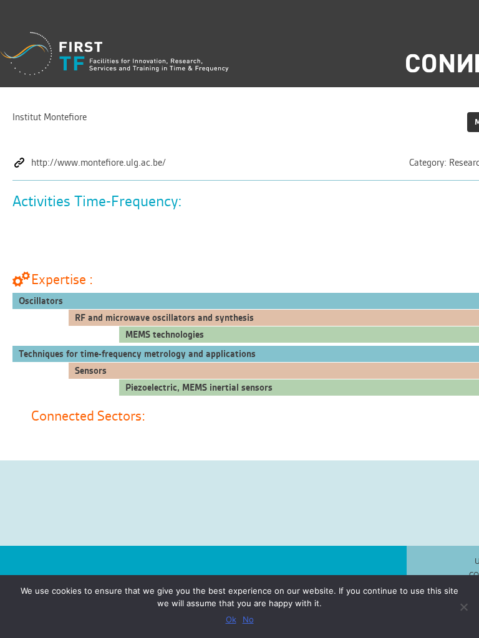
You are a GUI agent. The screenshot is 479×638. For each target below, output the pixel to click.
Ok (231, 619)
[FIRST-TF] (114, 54)
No (248, 619)
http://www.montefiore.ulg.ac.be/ (98, 163)
